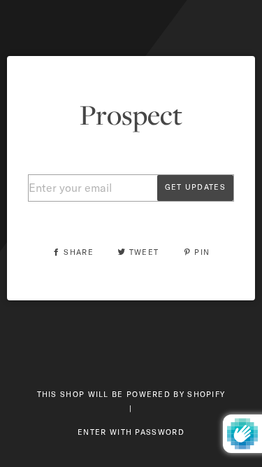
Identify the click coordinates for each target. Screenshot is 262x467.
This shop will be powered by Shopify (131, 394)
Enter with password (131, 432)
